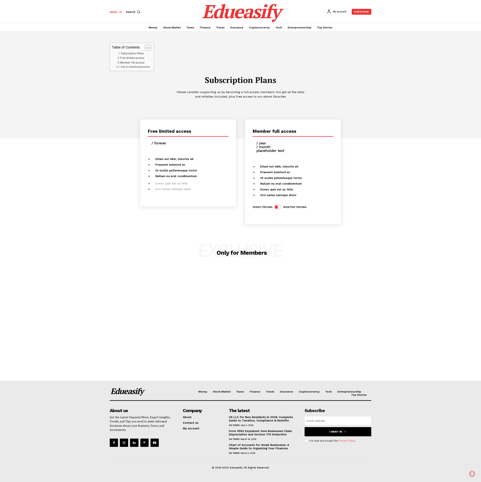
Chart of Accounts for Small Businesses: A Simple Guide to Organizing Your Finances (259, 446)
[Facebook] (114, 443)
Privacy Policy (347, 440)
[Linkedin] (134, 443)
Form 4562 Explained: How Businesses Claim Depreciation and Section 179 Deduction (260, 432)
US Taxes (234, 425)
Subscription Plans (132, 53)
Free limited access (132, 58)
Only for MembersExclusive (135, 66)
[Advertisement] (112, 322)
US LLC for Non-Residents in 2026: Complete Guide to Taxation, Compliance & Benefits (261, 418)
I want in (335, 431)
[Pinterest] (144, 443)
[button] (134, 12)
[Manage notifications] (472, 474)
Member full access (132, 62)
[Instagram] (124, 443)
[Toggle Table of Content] (146, 48)
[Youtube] (155, 443)
